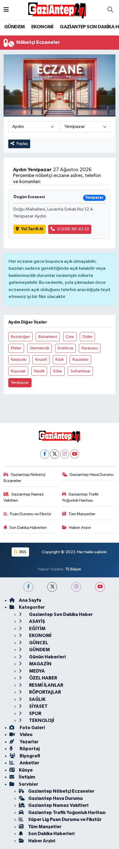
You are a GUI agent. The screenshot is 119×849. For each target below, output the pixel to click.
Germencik (39, 348)
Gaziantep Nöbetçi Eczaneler (25, 477)
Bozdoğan (20, 337)
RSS (22, 552)
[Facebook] (44, 454)
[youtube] (100, 587)
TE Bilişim (73, 569)
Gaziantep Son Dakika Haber (60, 614)
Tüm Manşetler (81, 514)
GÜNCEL (38, 642)
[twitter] (52, 587)
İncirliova (65, 348)
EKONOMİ (42, 26)
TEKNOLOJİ (41, 720)
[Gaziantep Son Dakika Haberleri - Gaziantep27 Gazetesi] (57, 9)
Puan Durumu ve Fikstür (30, 514)
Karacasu (90, 348)
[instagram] (76, 587)
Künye (26, 770)
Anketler (29, 762)
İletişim (27, 777)
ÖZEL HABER (42, 678)
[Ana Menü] (6, 9)
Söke (57, 371)
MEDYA (36, 671)
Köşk (59, 359)
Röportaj (29, 748)
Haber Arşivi (80, 527)
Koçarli (41, 359)
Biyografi (29, 756)
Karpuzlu (19, 359)
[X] (54, 454)
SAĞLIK (37, 699)
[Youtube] (74, 454)
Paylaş (22, 144)
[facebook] (28, 587)
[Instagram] (64, 454)
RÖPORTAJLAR (44, 692)
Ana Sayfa (30, 600)
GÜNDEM (14, 26)
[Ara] (110, 10)
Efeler (16, 348)
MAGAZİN (39, 663)
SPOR (34, 713)
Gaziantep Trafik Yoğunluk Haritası (80, 497)
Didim (87, 337)
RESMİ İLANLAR (45, 685)
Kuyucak (18, 371)
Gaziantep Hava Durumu (91, 474)
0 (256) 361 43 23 (73, 229)
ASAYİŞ (36, 621)
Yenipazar (20, 382)
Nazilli (39, 371)
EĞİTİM (36, 628)
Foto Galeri (32, 727)
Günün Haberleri (47, 657)
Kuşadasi (81, 359)
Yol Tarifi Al (32, 229)
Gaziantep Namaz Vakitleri (24, 497)
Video (26, 734)
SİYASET (38, 706)
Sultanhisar (80, 371)
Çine (70, 337)
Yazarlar (28, 741)
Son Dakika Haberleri (28, 527)
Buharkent (47, 337)
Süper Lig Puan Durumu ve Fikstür (65, 819)
